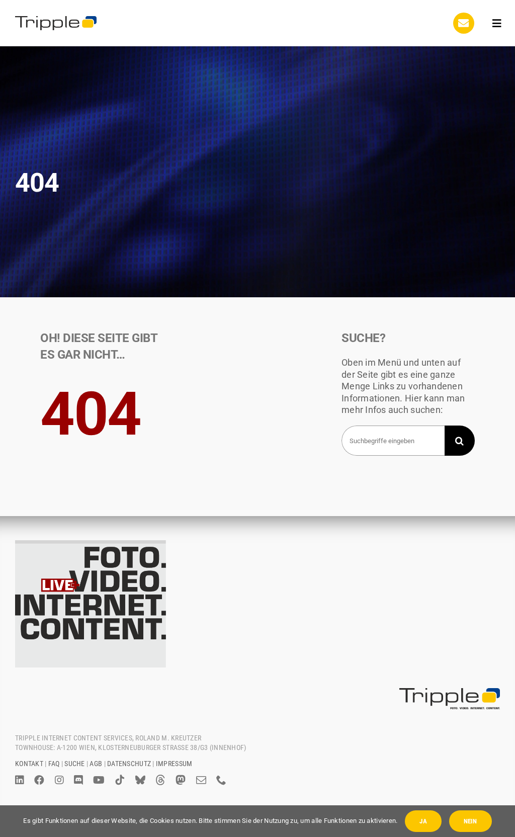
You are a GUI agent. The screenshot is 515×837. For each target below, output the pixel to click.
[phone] (221, 780)
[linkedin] (19, 780)
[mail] (201, 780)
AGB (96, 764)
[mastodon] (181, 780)
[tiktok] (120, 780)
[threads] (160, 780)
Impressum (174, 764)
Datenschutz (129, 764)
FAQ (54, 764)
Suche (74, 764)
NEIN (470, 821)
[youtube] (99, 780)
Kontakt (29, 764)
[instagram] (59, 780)
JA (422, 821)
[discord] (78, 780)
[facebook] (39, 780)
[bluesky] (140, 780)
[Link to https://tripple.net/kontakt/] (463, 23)
